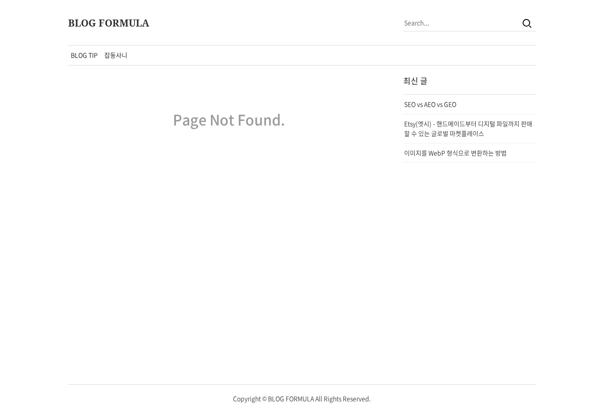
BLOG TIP (84, 54)
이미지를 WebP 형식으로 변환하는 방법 (455, 152)
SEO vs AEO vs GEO (430, 104)
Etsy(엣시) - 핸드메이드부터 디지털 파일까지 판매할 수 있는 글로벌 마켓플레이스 (468, 128)
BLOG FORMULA (108, 22)
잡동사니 (115, 54)
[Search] (527, 22)
